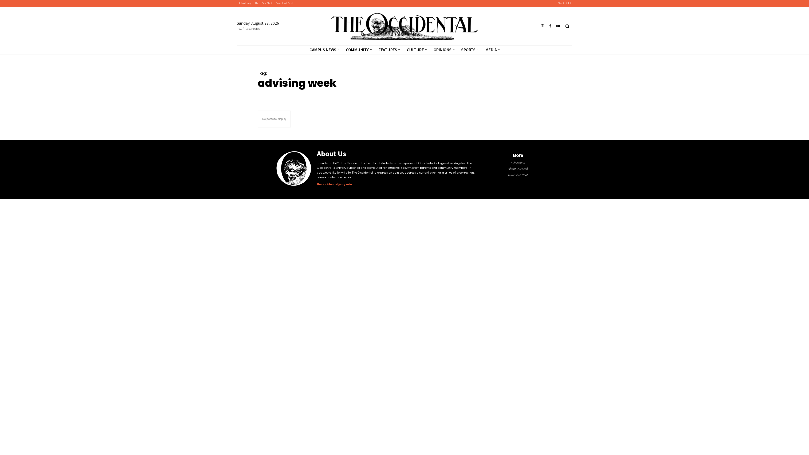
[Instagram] (542, 26)
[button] (567, 26)
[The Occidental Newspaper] (404, 26)
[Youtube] (558, 26)
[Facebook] (550, 26)
